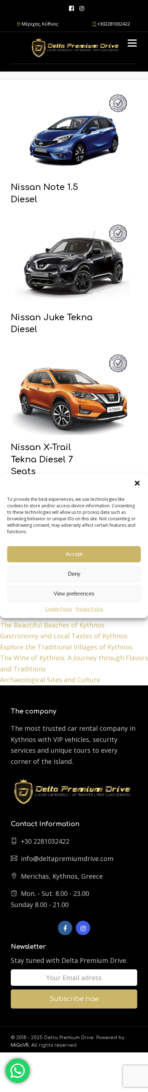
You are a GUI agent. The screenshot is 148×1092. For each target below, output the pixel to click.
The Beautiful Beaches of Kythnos (52, 625)
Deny (74, 574)
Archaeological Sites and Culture (50, 679)
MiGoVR (20, 1045)
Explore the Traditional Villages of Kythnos (66, 647)
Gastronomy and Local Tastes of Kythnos (64, 635)
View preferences (74, 593)
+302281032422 (113, 24)
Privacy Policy (89, 609)
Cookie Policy (58, 609)
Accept (74, 554)
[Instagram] (81, 8)
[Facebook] (65, 928)
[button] (137, 482)
